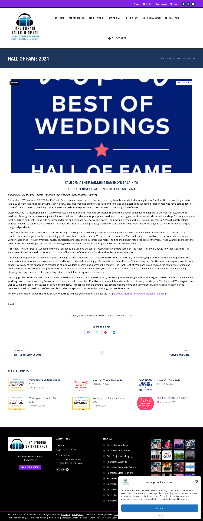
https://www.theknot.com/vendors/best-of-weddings (138, 293)
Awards (14, 83)
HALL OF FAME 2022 (168, 379)
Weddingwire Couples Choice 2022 (44, 399)
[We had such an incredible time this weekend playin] (190, 455)
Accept (159, 508)
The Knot (174, 4)
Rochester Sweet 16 (117, 461)
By (100, 315)
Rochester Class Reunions (120, 472)
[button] (196, 482)
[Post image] (16, 385)
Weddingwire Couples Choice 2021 (108, 399)
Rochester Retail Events (119, 495)
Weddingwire (161, 4)
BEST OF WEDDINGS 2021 (172, 397)
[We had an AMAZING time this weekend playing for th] (156, 455)
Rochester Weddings (117, 445)
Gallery (149, 4)
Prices (136, 4)
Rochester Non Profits (118, 489)
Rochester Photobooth (118, 450)
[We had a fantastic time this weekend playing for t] (167, 467)
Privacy (160, 515)
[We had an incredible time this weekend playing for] (179, 444)
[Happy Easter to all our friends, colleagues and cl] (179, 467)
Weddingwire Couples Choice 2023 (44, 381)
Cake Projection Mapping (120, 456)
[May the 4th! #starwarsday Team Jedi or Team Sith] (156, 444)
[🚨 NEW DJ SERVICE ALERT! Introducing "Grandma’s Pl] (167, 444)
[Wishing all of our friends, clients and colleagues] (167, 455)
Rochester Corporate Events (121, 467)
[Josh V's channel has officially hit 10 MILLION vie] (190, 467)
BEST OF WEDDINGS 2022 (107, 379)
